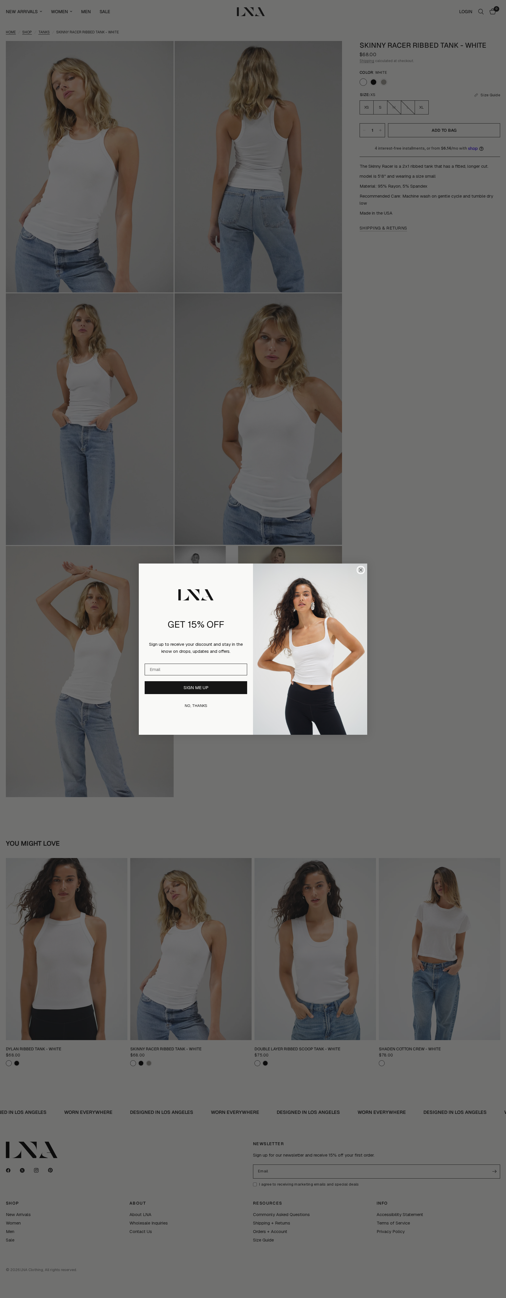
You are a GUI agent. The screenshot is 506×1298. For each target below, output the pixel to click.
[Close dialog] (360, 569)
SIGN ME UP (196, 687)
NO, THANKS (196, 705)
